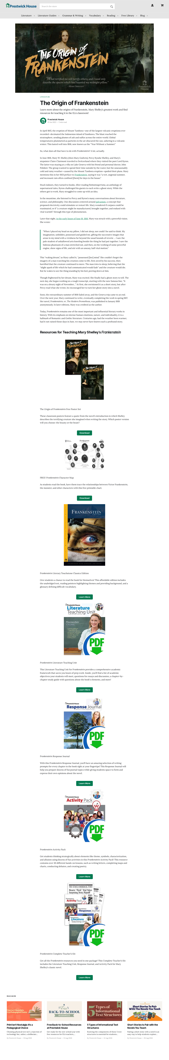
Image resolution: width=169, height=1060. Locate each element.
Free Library (128, 15)
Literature (26, 15)
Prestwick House (56, 119)
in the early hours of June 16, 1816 (72, 218)
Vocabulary (95, 15)
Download (85, 433)
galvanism (101, 201)
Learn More (84, 597)
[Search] (112, 6)
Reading (111, 15)
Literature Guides (47, 15)
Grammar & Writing (73, 15)
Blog (142, 15)
